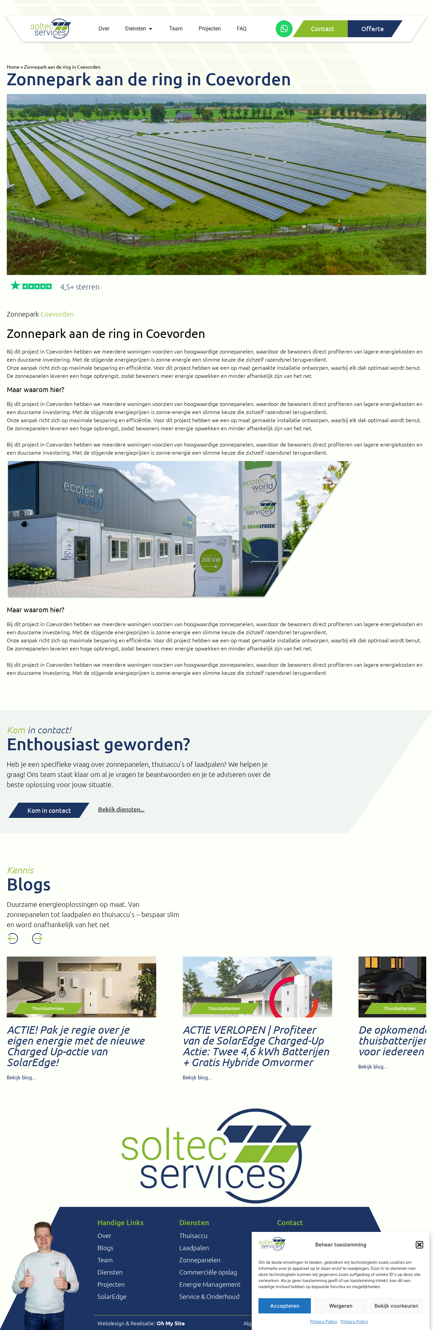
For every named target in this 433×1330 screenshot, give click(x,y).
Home (13, 67)
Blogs (105, 1247)
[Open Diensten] (150, 29)
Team (105, 1260)
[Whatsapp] (284, 28)
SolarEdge (112, 1296)
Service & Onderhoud (209, 1296)
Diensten (110, 1272)
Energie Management (210, 1284)
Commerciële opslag (208, 1272)
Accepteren (284, 1306)
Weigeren (340, 1306)
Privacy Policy (323, 1321)
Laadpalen (194, 1247)
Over (104, 1235)
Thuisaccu (193, 1235)
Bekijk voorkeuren (396, 1306)
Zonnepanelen (200, 1260)
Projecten (111, 1284)
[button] (419, 1244)
